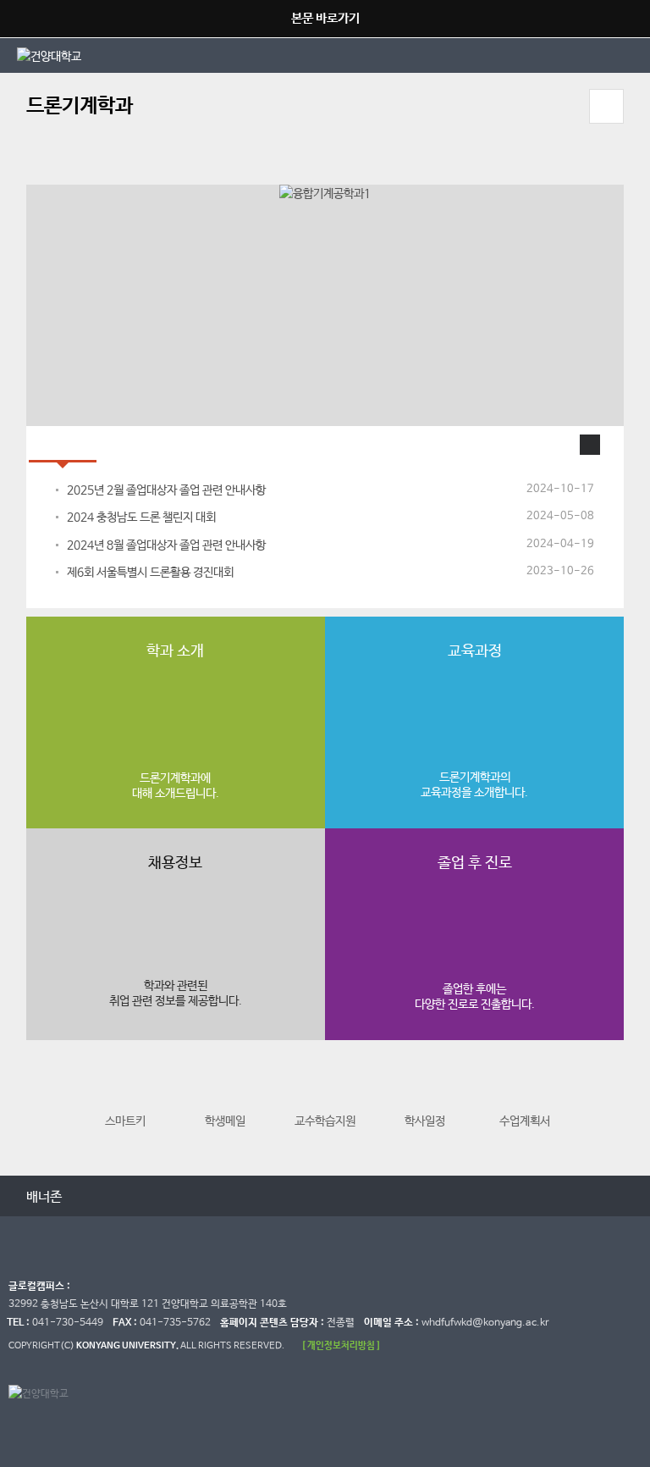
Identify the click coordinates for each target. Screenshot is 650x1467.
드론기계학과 (79, 106)
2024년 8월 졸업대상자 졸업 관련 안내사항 (166, 545)
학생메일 (225, 1121)
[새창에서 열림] (171, 55)
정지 (34, 163)
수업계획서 (524, 1121)
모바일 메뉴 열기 (606, 106)
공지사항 (63, 444)
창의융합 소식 (147, 444)
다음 (609, 1106)
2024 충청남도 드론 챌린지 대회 (141, 517)
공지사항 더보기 (590, 445)
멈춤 (104, 1195)
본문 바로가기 (325, 18)
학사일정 (425, 1121)
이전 (41, 1106)
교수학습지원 (325, 1121)
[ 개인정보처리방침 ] (341, 1345)
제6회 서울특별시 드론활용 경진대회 (150, 572)
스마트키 (125, 1121)
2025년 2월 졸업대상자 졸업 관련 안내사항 (166, 490)
